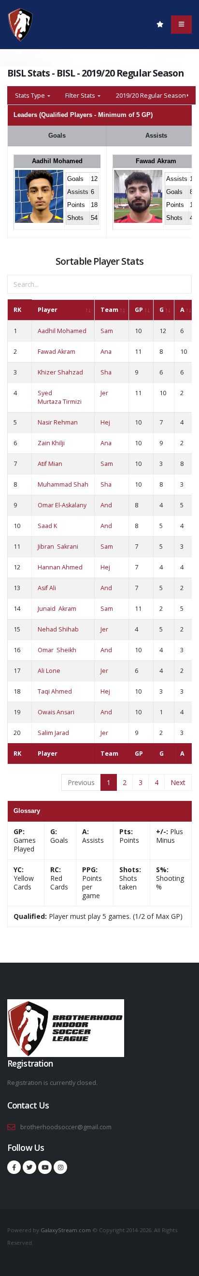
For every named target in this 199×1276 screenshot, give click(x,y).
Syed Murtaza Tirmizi (60, 397)
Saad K (47, 526)
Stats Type (30, 95)
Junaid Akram (57, 609)
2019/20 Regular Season (151, 95)
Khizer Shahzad (60, 372)
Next (178, 782)
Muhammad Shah (63, 484)
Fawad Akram (156, 161)
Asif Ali (47, 588)
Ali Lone (49, 671)
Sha (106, 372)
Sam (106, 331)
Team (109, 310)
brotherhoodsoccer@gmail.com (66, 1127)
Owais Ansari (56, 712)
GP (139, 310)
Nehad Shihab (58, 629)
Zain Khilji (51, 443)
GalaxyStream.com (66, 1230)
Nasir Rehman (58, 422)
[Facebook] (14, 1167)
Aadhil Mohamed (57, 161)
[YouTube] (45, 1167)
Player (47, 310)
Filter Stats (81, 95)
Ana (106, 352)
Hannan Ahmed (60, 567)
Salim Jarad (53, 733)
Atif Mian (50, 464)
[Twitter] (29, 1167)
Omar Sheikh (57, 650)
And (106, 505)
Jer (104, 393)
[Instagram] (60, 1167)
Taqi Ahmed (55, 691)
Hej (105, 422)
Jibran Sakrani (58, 546)
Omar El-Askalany (62, 505)
